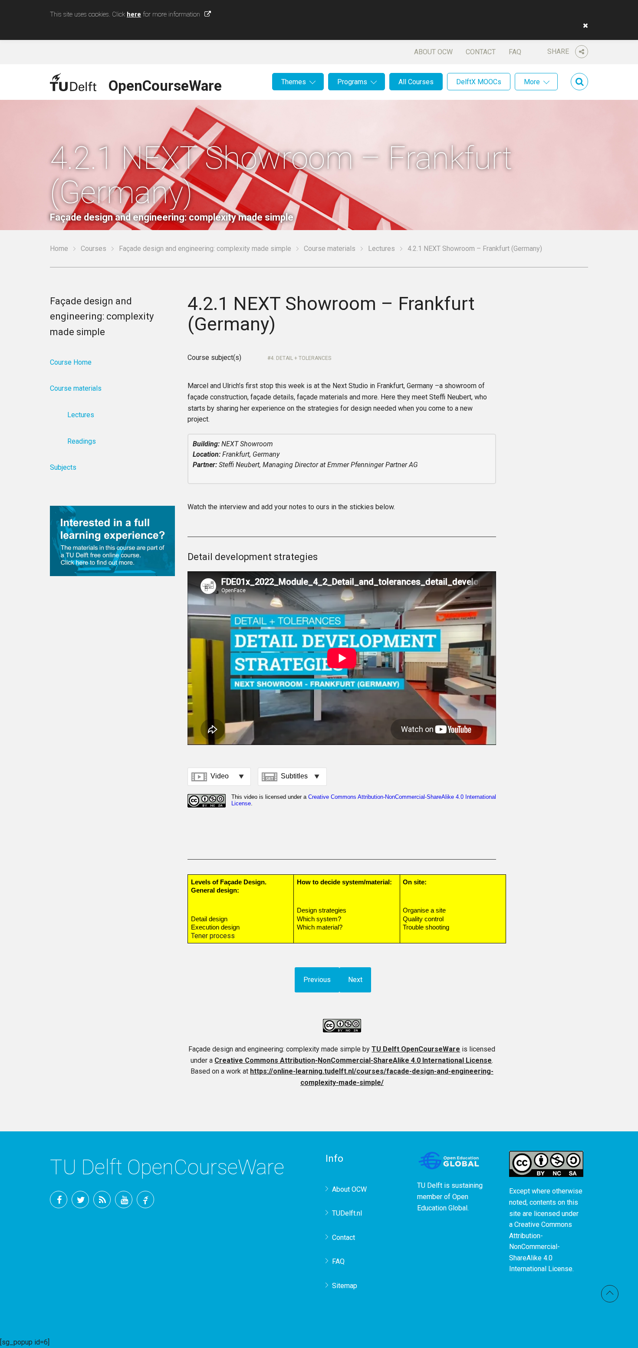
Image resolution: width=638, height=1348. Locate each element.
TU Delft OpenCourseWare (416, 1049)
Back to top (609, 1293)
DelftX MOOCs (478, 82)
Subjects (63, 467)
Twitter (80, 1199)
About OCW (433, 52)
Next (355, 980)
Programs (352, 82)
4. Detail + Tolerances (300, 358)
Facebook (58, 1199)
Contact (481, 52)
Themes (293, 82)
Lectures (381, 248)
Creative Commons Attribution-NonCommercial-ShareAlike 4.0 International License (353, 1060)
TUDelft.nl (347, 1213)
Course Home (71, 362)
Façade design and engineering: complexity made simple (205, 248)
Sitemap (344, 1286)
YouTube (123, 1199)
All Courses (416, 82)
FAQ (515, 52)
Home (59, 248)
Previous (317, 980)
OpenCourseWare (165, 84)
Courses (93, 248)
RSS (102, 1199)
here (134, 14)
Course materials (329, 248)
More (532, 82)
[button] (583, 25)
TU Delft (145, 1199)
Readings (81, 441)
